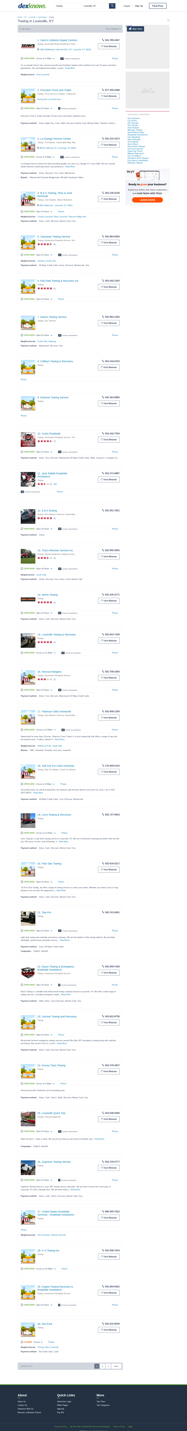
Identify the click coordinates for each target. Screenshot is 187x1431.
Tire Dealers (50, 142)
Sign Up (139, 6)
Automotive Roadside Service (57, 240)
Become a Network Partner (29, 1412)
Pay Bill (60, 1412)
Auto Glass (133, 144)
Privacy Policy (60, 1426)
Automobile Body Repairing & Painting (61, 44)
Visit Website (110, 46)
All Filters (26, 29)
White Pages (62, 1405)
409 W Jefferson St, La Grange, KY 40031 (57, 148)
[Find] (112, 6)
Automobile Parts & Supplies (77, 715)
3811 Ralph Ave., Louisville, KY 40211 (56, 205)
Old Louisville (43, 1235)
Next (116, 1366)
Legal (130, 1426)
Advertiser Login (64, 1401)
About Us (22, 1401)
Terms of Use (119, 1426)
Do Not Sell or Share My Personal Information (90, 1426)
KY (25, 17)
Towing (40, 44)
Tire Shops (133, 125)
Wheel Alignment (136, 153)
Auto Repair (42, 17)
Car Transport (134, 156)
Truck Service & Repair (55, 94)
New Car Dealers (52, 769)
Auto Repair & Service (54, 514)
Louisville (32, 17)
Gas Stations (50, 321)
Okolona (41, 261)
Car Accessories (135, 149)
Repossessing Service (71, 554)
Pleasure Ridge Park (77, 217)
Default (114, 29)
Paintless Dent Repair (138, 158)
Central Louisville (45, 217)
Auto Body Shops (136, 132)
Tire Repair (133, 141)
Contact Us (22, 1405)
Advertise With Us (25, 1409)
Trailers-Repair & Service (77, 94)
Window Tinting (135, 130)
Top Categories (103, 1405)
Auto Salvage (134, 139)
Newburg (52, 341)
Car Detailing (134, 137)
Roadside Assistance (138, 134)
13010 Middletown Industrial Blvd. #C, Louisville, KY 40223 (65, 49)
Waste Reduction (64, 200)
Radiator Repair (135, 163)
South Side (51, 261)
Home (20, 17)
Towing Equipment (52, 554)
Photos (115, 58)
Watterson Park (44, 746)
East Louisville (43, 74)
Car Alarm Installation (138, 160)
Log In (127, 6)
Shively (41, 1347)
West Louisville (60, 217)
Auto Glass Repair (136, 146)
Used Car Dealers (68, 769)
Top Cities (101, 1401)
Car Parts (132, 120)
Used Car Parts (135, 151)
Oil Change (133, 123)
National (60, 1409)
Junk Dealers (50, 200)
